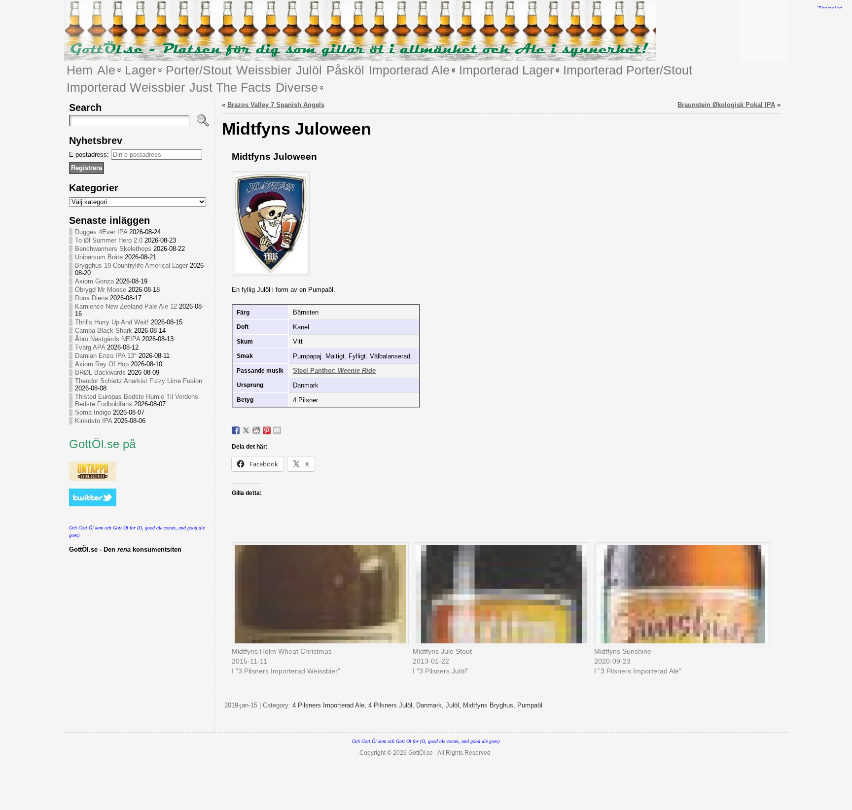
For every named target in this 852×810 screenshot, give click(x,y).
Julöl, (454, 705)
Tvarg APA (90, 347)
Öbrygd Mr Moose (100, 289)
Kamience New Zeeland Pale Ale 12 (126, 306)
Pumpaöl (529, 705)
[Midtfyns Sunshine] (680, 594)
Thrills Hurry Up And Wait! (112, 322)
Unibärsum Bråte (99, 257)
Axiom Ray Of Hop (102, 364)
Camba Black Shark (103, 330)
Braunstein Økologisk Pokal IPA (726, 104)
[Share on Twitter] (246, 430)
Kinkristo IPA (93, 420)
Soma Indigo (93, 412)
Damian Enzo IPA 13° (106, 355)
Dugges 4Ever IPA (101, 232)
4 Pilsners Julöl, (392, 705)
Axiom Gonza (94, 281)
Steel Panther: (334, 370)
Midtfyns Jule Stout (442, 651)
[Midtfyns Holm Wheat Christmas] (317, 594)
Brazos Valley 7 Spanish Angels (275, 104)
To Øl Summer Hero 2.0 (108, 240)
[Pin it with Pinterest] (267, 430)
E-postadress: (90, 154)
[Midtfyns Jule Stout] (498, 594)
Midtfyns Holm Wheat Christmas (282, 651)
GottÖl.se (420, 752)
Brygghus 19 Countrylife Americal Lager (131, 265)
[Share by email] (277, 430)
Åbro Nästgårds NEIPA (107, 339)
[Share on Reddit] (256, 430)
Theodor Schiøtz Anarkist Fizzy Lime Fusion (138, 381)
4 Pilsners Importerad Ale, (330, 705)
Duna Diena (91, 298)
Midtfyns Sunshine (622, 651)
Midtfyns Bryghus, (490, 705)
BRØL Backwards (100, 372)
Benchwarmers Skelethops (113, 248)
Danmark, (431, 705)
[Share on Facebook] (236, 430)
